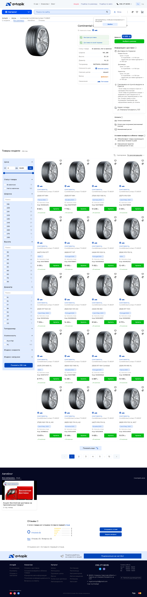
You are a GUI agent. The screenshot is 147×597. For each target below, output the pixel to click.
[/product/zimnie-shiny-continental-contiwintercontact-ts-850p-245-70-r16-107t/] (49, 228)
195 (8, 204)
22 (8, 323)
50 (8, 263)
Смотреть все (139, 478)
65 (8, 274)
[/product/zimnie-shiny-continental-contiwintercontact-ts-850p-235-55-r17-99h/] (76, 172)
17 (7, 305)
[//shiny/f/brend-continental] (104, 77)
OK (30, 168)
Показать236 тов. (18, 365)
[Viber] (104, 569)
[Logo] (15, 4)
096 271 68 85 (124, 4)
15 (7, 297)
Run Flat (10, 341)
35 (8, 252)
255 (8, 226)
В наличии (11, 185)
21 (7, 319)
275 (8, 234)
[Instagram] (15, 593)
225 (8, 215)
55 (8, 267)
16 (7, 301)
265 (8, 230)
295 (8, 237)
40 (8, 256)
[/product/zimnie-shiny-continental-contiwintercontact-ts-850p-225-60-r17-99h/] (49, 172)
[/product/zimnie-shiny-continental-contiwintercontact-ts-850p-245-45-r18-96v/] (104, 285)
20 (8, 316)
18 (7, 308)
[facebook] (18, 593)
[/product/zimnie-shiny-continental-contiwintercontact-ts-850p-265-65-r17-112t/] (76, 228)
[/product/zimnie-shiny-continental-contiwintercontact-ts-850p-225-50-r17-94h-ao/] (49, 285)
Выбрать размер (129, 41)
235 (8, 219)
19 (7, 312)
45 (8, 259)
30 (8, 282)
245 (8, 223)
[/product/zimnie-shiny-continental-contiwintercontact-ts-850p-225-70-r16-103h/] (131, 172)
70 (8, 278)
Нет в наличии (13, 188)
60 (8, 270)
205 (8, 208)
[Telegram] (100, 569)
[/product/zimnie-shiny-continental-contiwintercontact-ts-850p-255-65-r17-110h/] (131, 285)
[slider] (4, 173)
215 (8, 211)
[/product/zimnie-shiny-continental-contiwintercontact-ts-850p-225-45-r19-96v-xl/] (131, 342)
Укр (142, 4)
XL (8, 344)
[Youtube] (11, 593)
